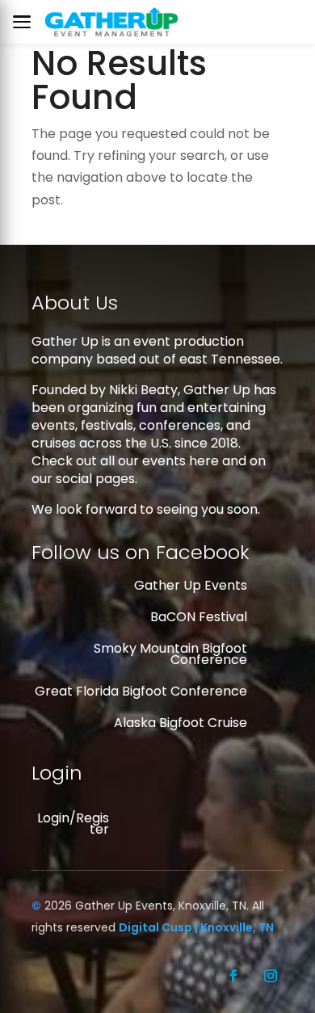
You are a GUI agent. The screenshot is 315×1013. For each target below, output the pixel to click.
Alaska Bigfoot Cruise (180, 722)
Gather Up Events (190, 585)
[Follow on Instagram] (271, 976)
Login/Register (73, 824)
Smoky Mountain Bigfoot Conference (170, 654)
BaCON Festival (198, 616)
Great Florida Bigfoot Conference (141, 691)
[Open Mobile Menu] (26, 22)
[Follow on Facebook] (233, 976)
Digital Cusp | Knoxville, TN (196, 927)
